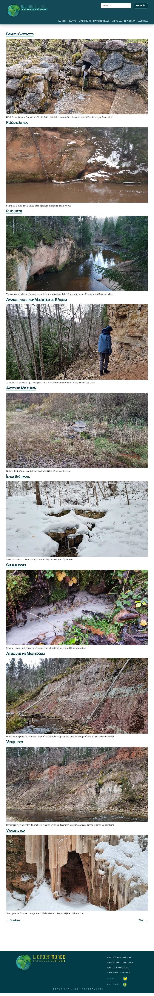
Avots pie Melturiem (21, 388)
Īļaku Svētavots (18, 476)
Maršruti (85, 21)
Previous (13, 920)
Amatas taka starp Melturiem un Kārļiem (36, 299)
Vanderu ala (15, 830)
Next (143, 920)
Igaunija (130, 21)
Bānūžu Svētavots (20, 34)
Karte (72, 21)
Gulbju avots (16, 564)
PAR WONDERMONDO (119, 957)
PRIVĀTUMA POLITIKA (120, 963)
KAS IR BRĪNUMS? (118, 968)
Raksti (62, 21)
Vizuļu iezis (14, 741)
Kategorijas (101, 21)
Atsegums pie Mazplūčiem (25, 653)
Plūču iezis (14, 211)
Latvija (143, 21)
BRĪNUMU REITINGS (119, 973)
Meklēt (141, 5)
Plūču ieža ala (17, 122)
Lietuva (117, 21)
